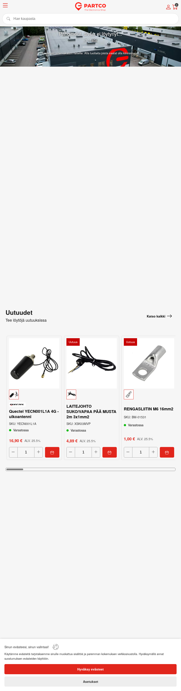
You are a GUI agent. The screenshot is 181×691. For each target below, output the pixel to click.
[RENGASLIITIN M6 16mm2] (149, 363)
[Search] (90, 18)
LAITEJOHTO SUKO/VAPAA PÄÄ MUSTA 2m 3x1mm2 (91, 411)
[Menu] (5, 6)
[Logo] (90, 6)
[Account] (168, 7)
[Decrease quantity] (13, 452)
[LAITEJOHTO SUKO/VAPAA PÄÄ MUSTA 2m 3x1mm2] (91, 363)
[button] (34, 394)
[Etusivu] (85, 40)
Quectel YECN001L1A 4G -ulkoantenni (34, 414)
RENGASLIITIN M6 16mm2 (148, 408)
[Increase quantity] (38, 452)
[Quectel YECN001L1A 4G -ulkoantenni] (34, 363)
